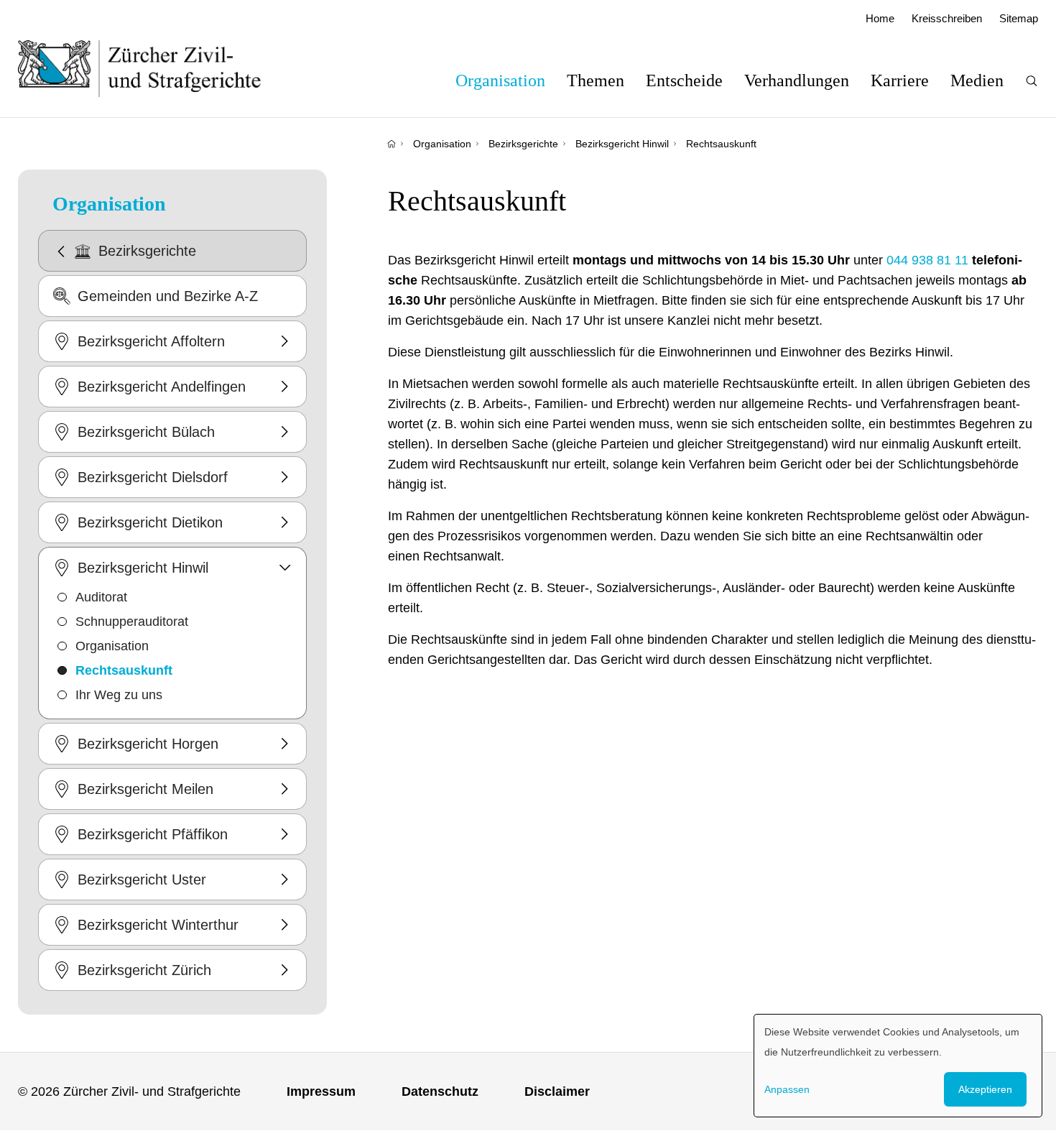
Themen (595, 80)
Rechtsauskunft (721, 143)
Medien (977, 80)
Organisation (500, 80)
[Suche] (1031, 81)
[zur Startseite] (154, 68)
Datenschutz (440, 1091)
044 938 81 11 (927, 260)
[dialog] (898, 1066)
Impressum (321, 1091)
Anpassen (787, 1089)
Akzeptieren (985, 1089)
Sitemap (1018, 18)
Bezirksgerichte (523, 143)
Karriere (900, 80)
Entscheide (684, 80)
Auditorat (101, 597)
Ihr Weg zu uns (118, 695)
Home (880, 18)
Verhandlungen (796, 80)
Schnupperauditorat (131, 621)
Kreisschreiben (947, 18)
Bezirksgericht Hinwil (622, 143)
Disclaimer (557, 1091)
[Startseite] (391, 143)
